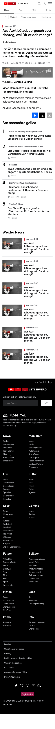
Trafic (31, 445)
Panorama (7, 448)
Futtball (6, 521)
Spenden (7, 493)
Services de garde (36, 623)
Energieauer (34, 629)
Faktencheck (8, 458)
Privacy (7, 654)
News (7, 436)
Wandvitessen (9, 607)
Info (31, 617)
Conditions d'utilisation (14, 649)
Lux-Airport (34, 458)
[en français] (10, 91)
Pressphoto (8, 585)
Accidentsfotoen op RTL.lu (15, 672)
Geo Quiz (33, 566)
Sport (6, 505)
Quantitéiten (8, 604)
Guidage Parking (36, 464)
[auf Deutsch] (39, 88)
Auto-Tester (34, 454)
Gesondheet (8, 486)
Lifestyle (7, 569)
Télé (34, 10)
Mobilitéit (35, 436)
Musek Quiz (46, 17)
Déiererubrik (8, 496)
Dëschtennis (8, 531)
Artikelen (7, 626)
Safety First (8, 461)
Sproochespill (35, 572)
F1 (4, 518)
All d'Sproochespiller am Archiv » (21, 108)
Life (5, 474)
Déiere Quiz (34, 579)
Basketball (7, 524)
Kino (31, 483)
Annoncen (33, 467)
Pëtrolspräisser (35, 448)
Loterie (32, 626)
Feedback (8, 644)
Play (21, 10)
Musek (31, 486)
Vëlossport (7, 537)
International (8, 445)
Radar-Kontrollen (36, 461)
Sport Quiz (33, 582)
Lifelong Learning (36, 604)
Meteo (7, 592)
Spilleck (13, 17)
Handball (7, 528)
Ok (46, 402)
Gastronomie (8, 483)
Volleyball (7, 534)
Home (6, 10)
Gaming (34, 505)
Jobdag (32, 597)
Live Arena (8, 514)
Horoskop (7, 499)
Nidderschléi (8, 601)
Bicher (31, 489)
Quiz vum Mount (36, 575)
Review (32, 514)
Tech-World (8, 451)
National (7, 441)
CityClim (7, 610)
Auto (5, 572)
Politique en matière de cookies (18, 658)
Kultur (33, 474)
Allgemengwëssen (29, 17)
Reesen (6, 489)
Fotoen (8, 553)
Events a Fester (10, 562)
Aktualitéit (7, 559)
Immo (7, 617)
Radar (5, 597)
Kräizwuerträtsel (36, 569)
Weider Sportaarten (11, 547)
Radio (48, 10)
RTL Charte (9, 668)
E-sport (32, 518)
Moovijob (33, 601)
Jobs (32, 592)
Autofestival (34, 451)
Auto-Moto (8, 541)
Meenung (7, 454)
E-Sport (6, 544)
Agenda (32, 493)
